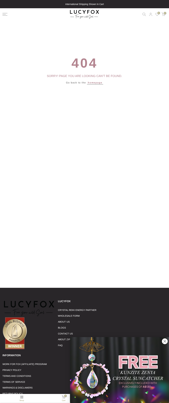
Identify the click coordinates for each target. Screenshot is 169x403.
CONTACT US (65, 333)
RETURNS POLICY (12, 393)
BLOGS (62, 327)
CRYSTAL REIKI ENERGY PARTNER (77, 310)
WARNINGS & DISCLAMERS (17, 387)
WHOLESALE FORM (69, 315)
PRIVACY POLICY (11, 370)
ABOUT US (64, 321)
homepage (95, 82)
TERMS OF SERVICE (13, 382)
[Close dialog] (165, 341)
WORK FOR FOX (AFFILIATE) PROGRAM (24, 364)
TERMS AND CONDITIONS (16, 376)
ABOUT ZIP (64, 339)
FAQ (60, 345)
